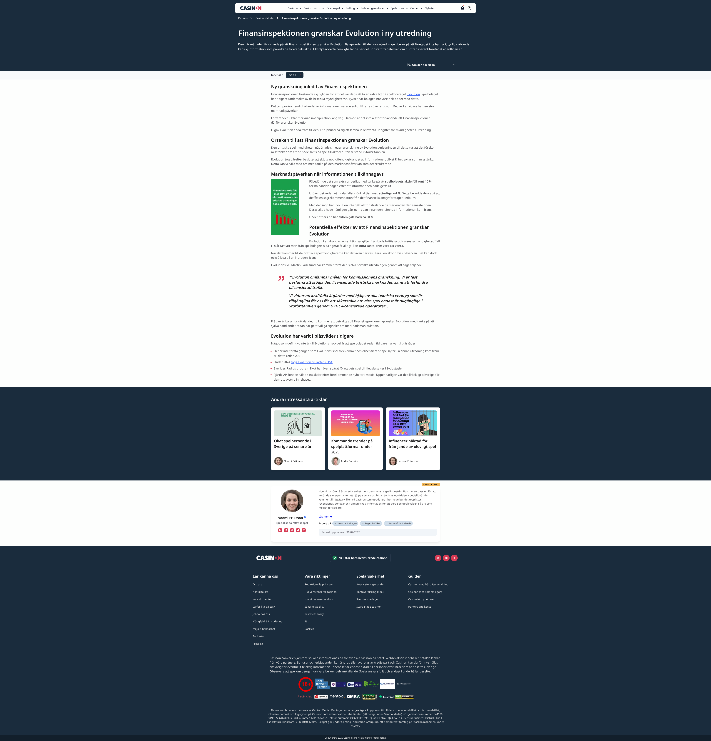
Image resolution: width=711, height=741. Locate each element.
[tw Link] (292, 530)
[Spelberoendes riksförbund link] (403, 684)
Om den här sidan (423, 65)
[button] (462, 8)
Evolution (413, 94)
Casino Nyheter (265, 18)
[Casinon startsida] (252, 8)
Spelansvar (397, 8)
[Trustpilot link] (386, 697)
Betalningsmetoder (373, 8)
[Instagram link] (446, 558)
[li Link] (286, 530)
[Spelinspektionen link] (322, 684)
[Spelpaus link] (321, 697)
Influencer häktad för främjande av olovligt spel (412, 443)
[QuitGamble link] (387, 684)
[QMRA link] (353, 697)
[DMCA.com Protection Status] (404, 697)
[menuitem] (295, 8)
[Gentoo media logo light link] (337, 697)
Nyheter (430, 8)
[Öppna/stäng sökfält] (469, 8)
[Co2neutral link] (371, 684)
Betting (350, 8)
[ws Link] (298, 530)
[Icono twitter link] (438, 558)
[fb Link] (280, 530)
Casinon (293, 8)
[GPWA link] (370, 697)
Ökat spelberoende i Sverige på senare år (293, 443)
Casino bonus (312, 8)
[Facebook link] (454, 558)
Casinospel (333, 8)
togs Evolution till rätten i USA (312, 362)
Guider (414, 8)
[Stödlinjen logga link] (304, 697)
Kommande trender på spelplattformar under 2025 (352, 446)
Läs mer (324, 516)
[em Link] (304, 530)
